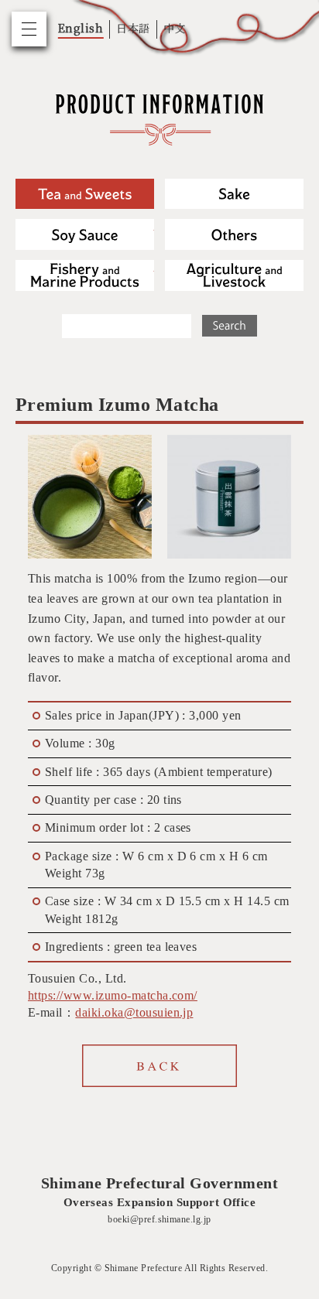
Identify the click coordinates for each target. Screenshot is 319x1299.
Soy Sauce (84, 234)
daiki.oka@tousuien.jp (134, 1012)
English (80, 28)
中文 (174, 28)
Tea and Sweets (84, 194)
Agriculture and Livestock (234, 275)
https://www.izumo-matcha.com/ (112, 995)
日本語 (132, 28)
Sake (234, 194)
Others (234, 234)
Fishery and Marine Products (84, 275)
